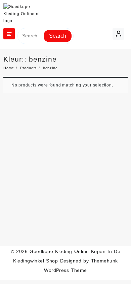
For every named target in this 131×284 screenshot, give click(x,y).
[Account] (118, 34)
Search (57, 36)
